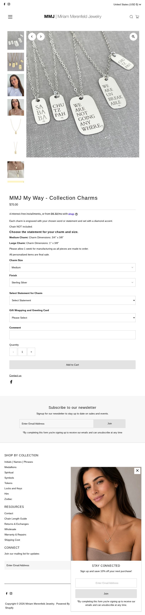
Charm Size (16, 260)
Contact (8, 513)
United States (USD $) (126, 4)
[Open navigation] (22, 16)
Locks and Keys (13, 488)
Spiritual (8, 472)
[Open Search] (131, 16)
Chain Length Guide (15, 518)
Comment (15, 327)
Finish (13, 275)
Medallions (10, 467)
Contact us (15, 375)
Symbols (9, 477)
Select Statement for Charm (25, 293)
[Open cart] (137, 17)
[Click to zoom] (133, 37)
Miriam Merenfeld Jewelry (39, 603)
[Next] (41, 37)
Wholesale (10, 529)
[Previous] (32, 37)
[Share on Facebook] (11, 382)
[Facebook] (4, 4)
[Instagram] (9, 4)
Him (6, 493)
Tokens (8, 483)
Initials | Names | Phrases (18, 461)
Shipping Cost (12, 539)
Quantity (14, 344)
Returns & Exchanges (16, 523)
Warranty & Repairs (15, 534)
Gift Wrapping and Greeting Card (29, 310)
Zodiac (8, 499)
